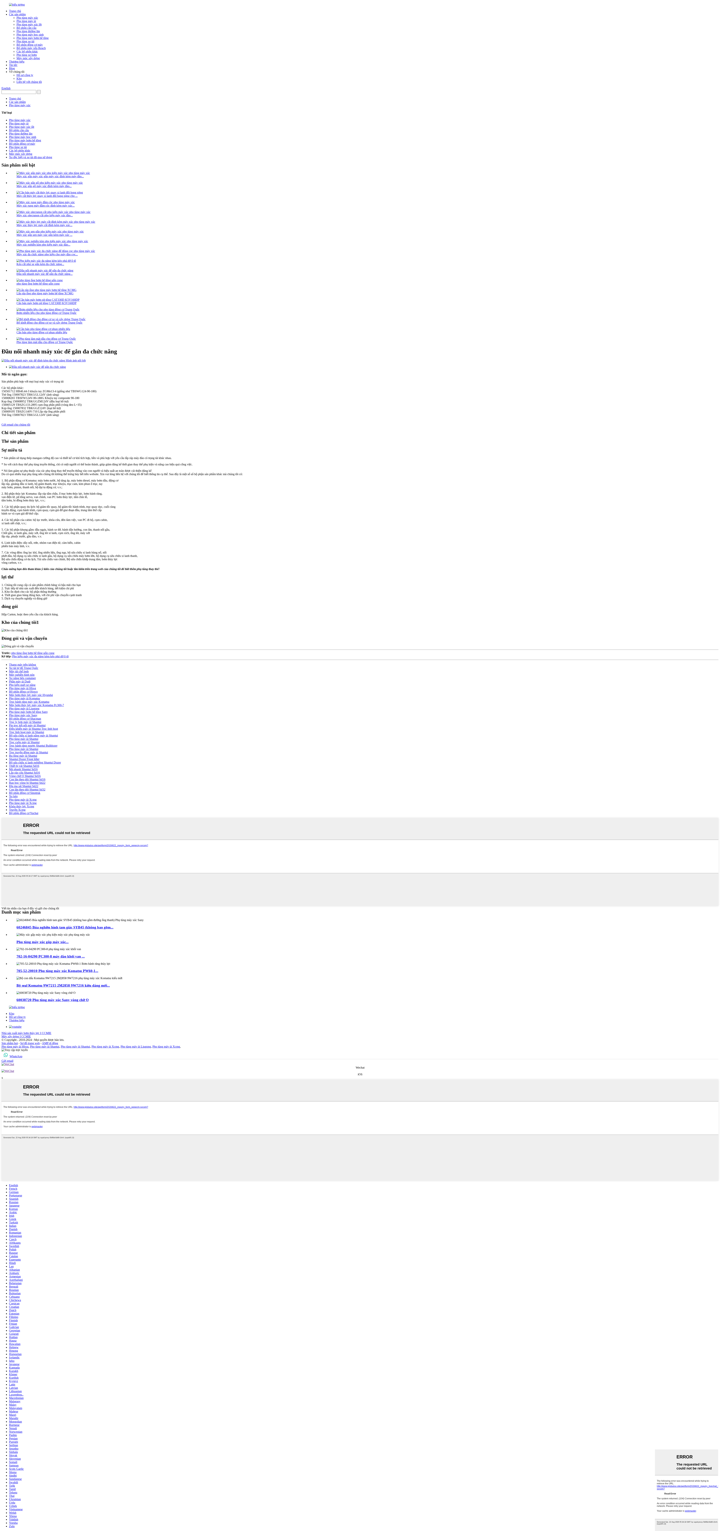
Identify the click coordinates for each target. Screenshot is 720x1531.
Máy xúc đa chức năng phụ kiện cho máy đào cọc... (47, 254)
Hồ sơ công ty (24, 75)
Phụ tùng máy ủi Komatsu (24, 698)
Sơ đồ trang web (30, 1043)
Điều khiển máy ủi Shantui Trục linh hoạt (33, 728)
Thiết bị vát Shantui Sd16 (24, 765)
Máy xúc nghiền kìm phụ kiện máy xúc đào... (43, 244)
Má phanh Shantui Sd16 (23, 769)
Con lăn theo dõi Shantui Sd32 (27, 789)
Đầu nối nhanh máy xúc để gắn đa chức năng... (44, 273)
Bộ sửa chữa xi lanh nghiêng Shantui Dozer (35, 762)
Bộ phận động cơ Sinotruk (24, 792)
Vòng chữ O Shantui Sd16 (25, 776)
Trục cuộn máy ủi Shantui (24, 742)
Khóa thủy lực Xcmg (21, 806)
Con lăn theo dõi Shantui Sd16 (27, 779)
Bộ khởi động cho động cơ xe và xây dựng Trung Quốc (49, 322)
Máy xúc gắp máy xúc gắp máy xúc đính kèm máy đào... (50, 176)
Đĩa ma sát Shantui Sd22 (23, 786)
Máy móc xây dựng (28, 58)
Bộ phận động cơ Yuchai (23, 813)
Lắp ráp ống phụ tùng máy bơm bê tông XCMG (45, 293)
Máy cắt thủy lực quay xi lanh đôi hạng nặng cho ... (47, 195)
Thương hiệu (16, 61)
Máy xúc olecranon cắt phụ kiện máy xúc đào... (44, 215)
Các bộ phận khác (27, 51)
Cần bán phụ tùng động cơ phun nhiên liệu (41, 332)
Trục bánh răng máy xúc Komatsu (29, 701)
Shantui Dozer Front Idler (24, 759)
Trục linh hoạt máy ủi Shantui (26, 732)
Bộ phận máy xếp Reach (31, 48)
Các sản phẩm (17, 14)
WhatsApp (16, 1056)
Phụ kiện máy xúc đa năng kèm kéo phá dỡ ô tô (40, 656)
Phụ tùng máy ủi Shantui (23, 738)
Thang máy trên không (22, 664)
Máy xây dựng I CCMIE (16, 1036)
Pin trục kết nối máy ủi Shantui (27, 725)
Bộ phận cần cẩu (26, 27)
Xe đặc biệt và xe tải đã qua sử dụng (30, 157)
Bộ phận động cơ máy (29, 44)
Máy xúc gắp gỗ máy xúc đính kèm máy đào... (44, 186)
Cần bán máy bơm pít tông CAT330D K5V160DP (46, 303)
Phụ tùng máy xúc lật (29, 24)
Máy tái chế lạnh (19, 671)
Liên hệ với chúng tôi (29, 81)
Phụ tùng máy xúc (27, 17)
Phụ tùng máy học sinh (30, 34)
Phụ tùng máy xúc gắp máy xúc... (42, 942)
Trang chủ (15, 11)
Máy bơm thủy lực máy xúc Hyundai (31, 695)
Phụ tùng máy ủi (26, 21)
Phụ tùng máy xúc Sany (23, 715)
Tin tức (13, 65)
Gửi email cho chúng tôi (16, 424)
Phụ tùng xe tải (25, 41)
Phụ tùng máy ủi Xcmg (23, 799)
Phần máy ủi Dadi (19, 681)
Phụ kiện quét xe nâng (22, 684)
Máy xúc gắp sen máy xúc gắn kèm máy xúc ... (44, 234)
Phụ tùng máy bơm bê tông (32, 38)
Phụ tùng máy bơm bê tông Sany (28, 711)
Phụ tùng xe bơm (26, 54)
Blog (12, 68)
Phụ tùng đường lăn (28, 31)
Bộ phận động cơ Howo (23, 691)
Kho (19, 78)
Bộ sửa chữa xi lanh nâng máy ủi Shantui (33, 735)
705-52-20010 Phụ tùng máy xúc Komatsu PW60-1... (57, 971)
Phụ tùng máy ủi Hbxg (22, 688)
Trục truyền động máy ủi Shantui (28, 752)
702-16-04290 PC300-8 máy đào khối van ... (50, 956)
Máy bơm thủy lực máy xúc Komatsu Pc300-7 (36, 705)
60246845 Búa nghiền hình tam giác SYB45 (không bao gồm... (64, 927)
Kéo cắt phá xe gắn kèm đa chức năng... (40, 264)
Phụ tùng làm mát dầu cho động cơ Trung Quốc (44, 342)
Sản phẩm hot (10, 1043)
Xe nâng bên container (22, 678)
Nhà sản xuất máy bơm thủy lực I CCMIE (26, 1033)
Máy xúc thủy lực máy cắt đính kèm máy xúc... (44, 225)
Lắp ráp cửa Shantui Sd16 (24, 772)
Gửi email (7, 1060)
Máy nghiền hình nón (21, 674)
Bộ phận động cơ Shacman (25, 718)
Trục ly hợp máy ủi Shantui (25, 722)
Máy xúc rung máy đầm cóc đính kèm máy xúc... (45, 205)
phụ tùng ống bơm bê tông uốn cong (38, 283)
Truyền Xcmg (17, 809)
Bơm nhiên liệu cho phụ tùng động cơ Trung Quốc (46, 312)
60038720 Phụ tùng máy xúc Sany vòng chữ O (52, 1000)
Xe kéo (13, 796)
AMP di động (50, 1043)
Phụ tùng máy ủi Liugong (24, 708)
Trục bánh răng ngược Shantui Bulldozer (33, 745)
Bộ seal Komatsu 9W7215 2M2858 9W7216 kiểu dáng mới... (63, 985)
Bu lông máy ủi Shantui (23, 755)
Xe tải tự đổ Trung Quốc (23, 668)
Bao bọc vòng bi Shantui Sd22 (27, 782)
